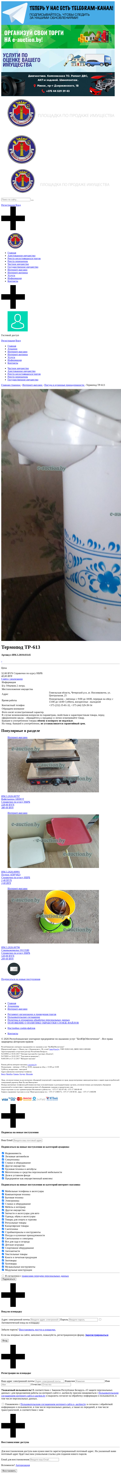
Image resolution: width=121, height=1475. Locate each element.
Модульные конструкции (18, 1270)
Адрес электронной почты (15, 1319)
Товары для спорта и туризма (21, 1219)
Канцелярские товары (17, 1226)
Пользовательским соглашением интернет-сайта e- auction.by (53, 1404)
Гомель (16, 1074)
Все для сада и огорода (17, 1241)
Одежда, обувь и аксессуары (20, 1216)
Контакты (13, 281)
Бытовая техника (14, 1197)
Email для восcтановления (15, 1459)
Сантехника (11, 1229)
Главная (12, 252)
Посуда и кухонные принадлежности (25, 1235)
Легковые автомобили (17, 1156)
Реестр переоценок (18, 261)
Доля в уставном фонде (17, 1175)
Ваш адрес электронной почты (17, 1381)
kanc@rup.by (54, 1049)
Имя (107, 1381)
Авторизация (23, 1465)
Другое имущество (15, 1166)
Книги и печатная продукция (21, 1257)
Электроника (12, 1200)
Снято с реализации (12, 679)
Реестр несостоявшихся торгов (24, 258)
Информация (15, 278)
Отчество (36, 1384)
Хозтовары (11, 1263)
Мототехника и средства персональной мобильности (33, 1172)
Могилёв (29, 1074)
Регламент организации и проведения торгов (32, 1014)
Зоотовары (11, 1260)
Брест (3, 1074)
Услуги (11, 275)
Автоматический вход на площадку (20, 1322)
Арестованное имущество (21, 255)
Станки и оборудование (18, 1162)
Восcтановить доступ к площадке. (37, 1329)
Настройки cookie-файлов (21, 1028)
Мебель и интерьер (15, 1207)
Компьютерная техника (17, 1194)
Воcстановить (9, 1471)
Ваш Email (6, 1140)
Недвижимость (13, 1153)
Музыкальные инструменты (20, 1266)
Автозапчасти (12, 1251)
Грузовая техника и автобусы (20, 1169)
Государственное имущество (23, 267)
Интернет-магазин (17, 269)
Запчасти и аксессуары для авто (22, 1213)
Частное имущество (18, 264)
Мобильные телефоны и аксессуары (24, 1191)
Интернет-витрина (18, 272)
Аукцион (12, 348)
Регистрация (8, 205)
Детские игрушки (14, 1244)
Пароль (64, 1319)
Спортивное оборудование (19, 1248)
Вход (18, 205)
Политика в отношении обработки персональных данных (39, 1020)
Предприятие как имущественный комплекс (29, 1178)
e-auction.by (32, 1065)
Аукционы (13, 1006)
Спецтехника (12, 1159)
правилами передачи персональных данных (45, 1276)
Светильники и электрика (19, 1238)
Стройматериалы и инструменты (23, 1232)
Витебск (9, 1074)
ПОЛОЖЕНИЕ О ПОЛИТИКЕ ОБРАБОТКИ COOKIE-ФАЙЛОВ (43, 1022)
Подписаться (9, 1279)
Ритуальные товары (15, 1222)
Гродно (22, 1074)
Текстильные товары (16, 1254)
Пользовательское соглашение (24, 1017)
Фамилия (70, 1381)
